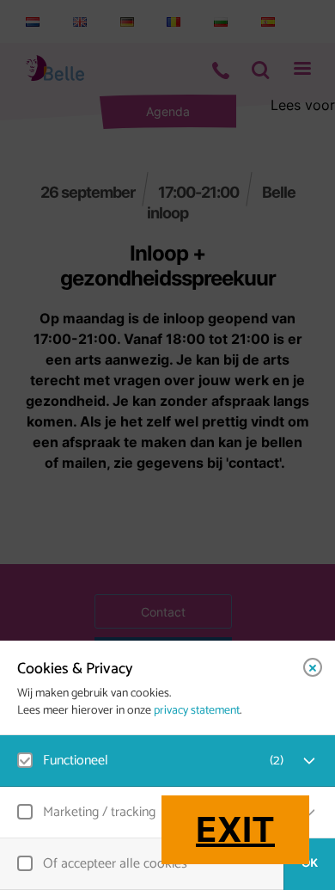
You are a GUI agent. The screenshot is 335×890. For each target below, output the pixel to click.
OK (310, 864)
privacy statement (197, 711)
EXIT (235, 829)
